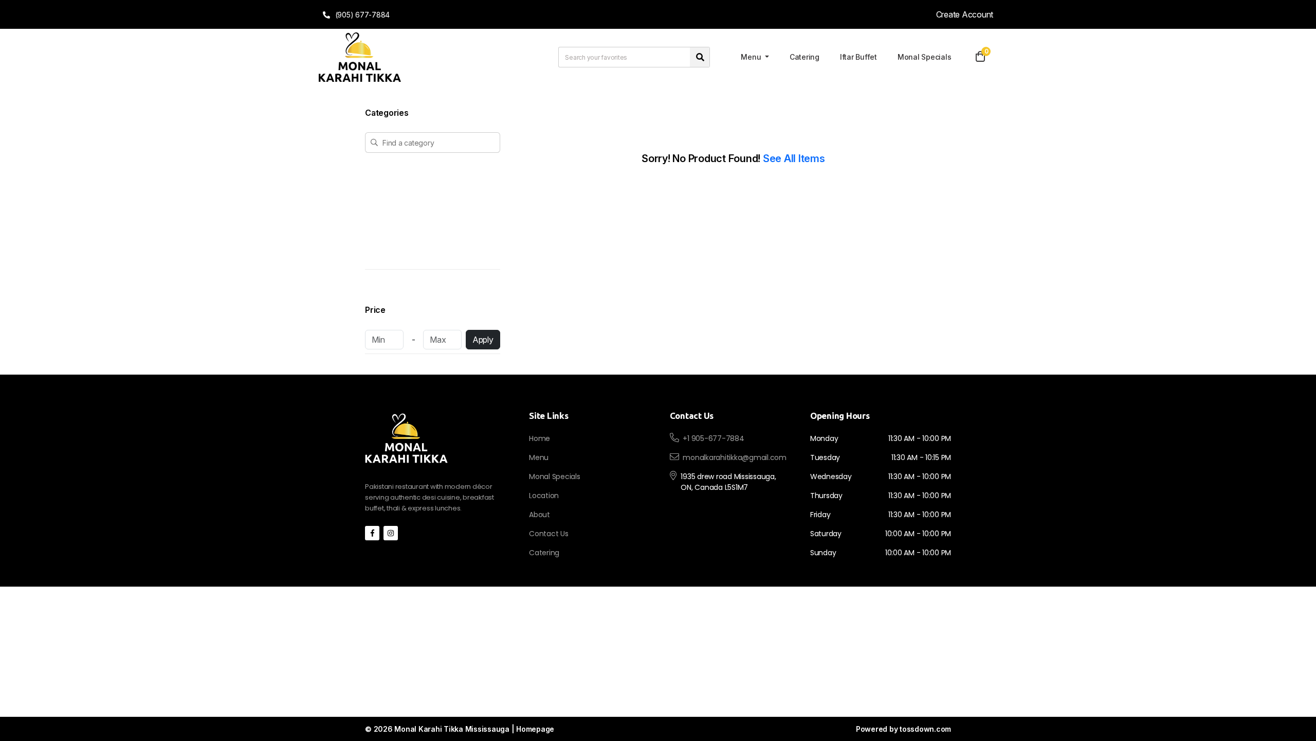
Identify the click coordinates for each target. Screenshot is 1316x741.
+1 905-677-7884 (713, 438)
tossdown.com (925, 729)
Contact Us (549, 533)
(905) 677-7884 (361, 14)
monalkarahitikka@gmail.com (735, 457)
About (539, 514)
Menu (752, 56)
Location (544, 495)
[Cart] (980, 57)
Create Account (965, 14)
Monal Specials (925, 56)
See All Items (794, 158)
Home (539, 438)
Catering (804, 56)
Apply (483, 339)
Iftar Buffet (858, 56)
